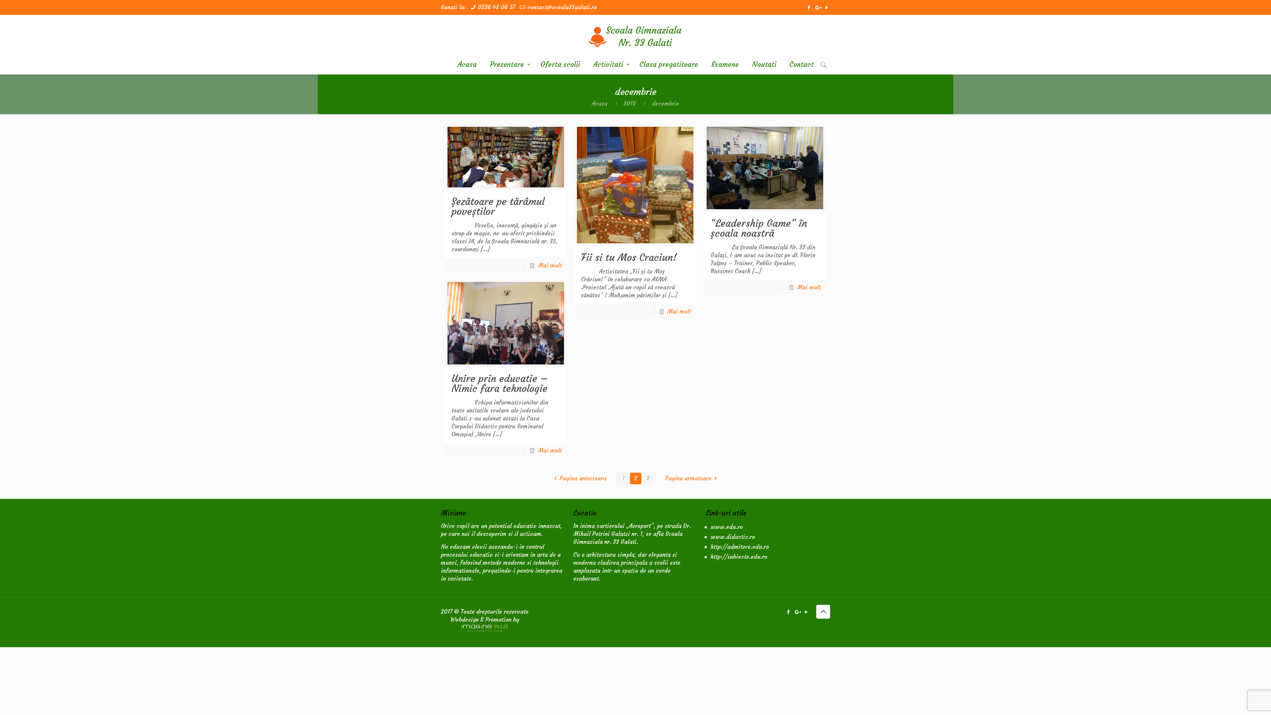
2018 (630, 103)
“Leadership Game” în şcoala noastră (759, 228)
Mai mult (550, 265)
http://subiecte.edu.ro (739, 556)
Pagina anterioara (582, 478)
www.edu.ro (727, 527)
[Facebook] (808, 7)
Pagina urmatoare (688, 478)
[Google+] (817, 7)
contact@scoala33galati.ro (562, 7)
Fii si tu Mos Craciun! (629, 257)
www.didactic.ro (733, 537)
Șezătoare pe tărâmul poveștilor (497, 206)
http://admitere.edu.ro (740, 546)
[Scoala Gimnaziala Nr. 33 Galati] (635, 35)
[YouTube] (826, 7)
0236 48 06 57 (496, 7)
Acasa (599, 103)
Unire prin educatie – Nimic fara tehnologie (499, 383)
